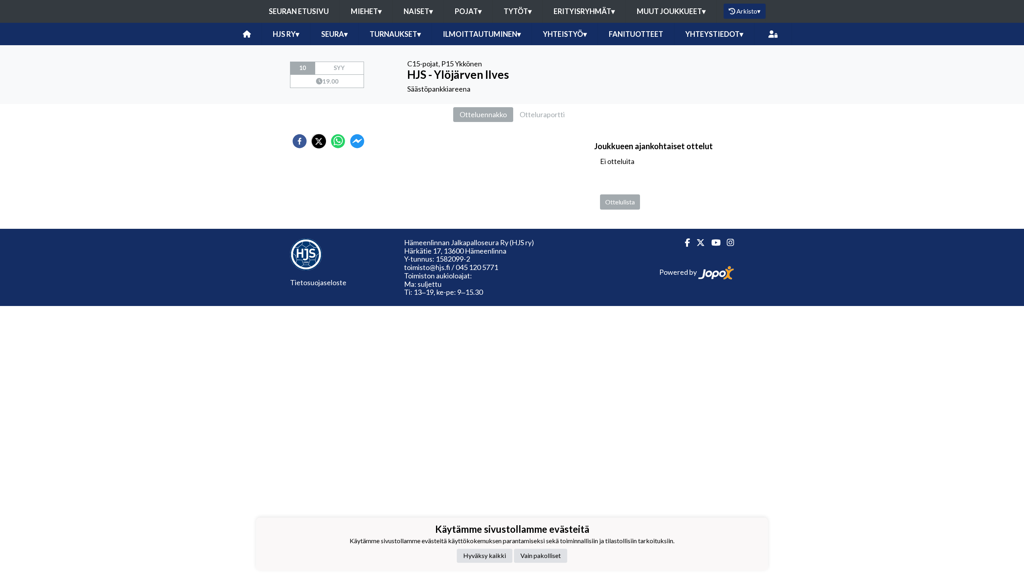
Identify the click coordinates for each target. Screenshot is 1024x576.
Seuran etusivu (299, 11)
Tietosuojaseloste (318, 282)
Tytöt (518, 11)
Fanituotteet (636, 34)
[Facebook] (684, 242)
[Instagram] (727, 242)
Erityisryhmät (584, 11)
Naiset (418, 11)
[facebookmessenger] (357, 141)
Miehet (366, 11)
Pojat (468, 11)
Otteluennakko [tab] (483, 114)
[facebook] (299, 141)
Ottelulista (620, 202)
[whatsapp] (338, 141)
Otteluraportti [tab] (542, 114)
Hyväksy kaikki (484, 555)
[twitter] (319, 141)
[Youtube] (712, 242)
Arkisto (748, 11)
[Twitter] (697, 242)
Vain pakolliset (540, 555)
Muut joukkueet (671, 11)
